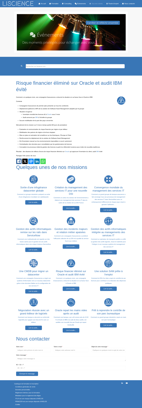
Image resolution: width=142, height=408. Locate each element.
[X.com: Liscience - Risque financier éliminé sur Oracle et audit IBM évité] (25, 161)
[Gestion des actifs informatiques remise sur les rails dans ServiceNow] (33, 221)
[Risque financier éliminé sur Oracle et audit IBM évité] (71, 263)
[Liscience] (18, 3)
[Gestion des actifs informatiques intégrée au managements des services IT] (108, 221)
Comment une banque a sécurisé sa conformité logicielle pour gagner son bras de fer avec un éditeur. (33, 319)
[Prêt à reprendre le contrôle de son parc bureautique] (108, 302)
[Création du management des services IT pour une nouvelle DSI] (71, 179)
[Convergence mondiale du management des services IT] (108, 179)
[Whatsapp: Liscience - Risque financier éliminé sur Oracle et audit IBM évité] (43, 161)
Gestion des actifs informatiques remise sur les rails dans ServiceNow (33, 232)
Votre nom (20, 346)
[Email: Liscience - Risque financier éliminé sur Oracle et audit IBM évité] (31, 161)
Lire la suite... (33, 202)
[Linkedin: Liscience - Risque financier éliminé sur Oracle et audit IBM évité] (37, 161)
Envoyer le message (27, 374)
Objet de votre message (99, 346)
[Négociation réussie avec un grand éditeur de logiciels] (33, 302)
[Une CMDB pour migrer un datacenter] (33, 263)
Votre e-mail (58, 346)
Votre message (21, 355)
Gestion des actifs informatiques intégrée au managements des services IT (108, 232)
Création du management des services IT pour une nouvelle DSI (71, 190)
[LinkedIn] (122, 383)
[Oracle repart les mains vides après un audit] (71, 302)
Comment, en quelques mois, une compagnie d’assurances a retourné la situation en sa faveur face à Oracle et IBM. (71, 280)
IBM (36, 117)
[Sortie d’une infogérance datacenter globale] (33, 179)
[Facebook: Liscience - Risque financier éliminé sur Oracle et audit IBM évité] (19, 161)
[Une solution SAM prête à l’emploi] (108, 263)
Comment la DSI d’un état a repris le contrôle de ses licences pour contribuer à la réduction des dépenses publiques (108, 280)
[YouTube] (127, 383)
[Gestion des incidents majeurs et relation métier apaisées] (71, 221)
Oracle (49, 114)
